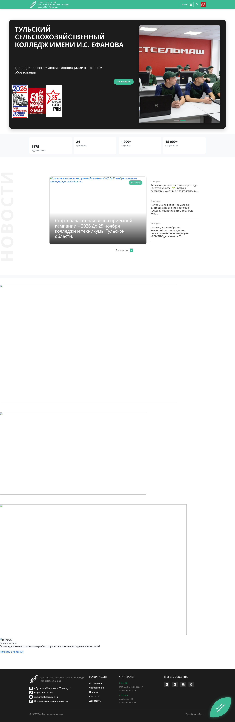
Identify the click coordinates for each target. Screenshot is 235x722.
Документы (95, 700)
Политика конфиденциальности (51, 701)
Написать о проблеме (12, 651)
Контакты (94, 696)
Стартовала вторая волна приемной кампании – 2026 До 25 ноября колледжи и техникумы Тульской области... (93, 228)
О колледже (123, 81)
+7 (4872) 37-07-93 (43, 692)
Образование (96, 687)
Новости (93, 692)
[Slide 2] (183, 120)
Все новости (122, 250)
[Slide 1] (176, 120)
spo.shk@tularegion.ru (46, 696)
